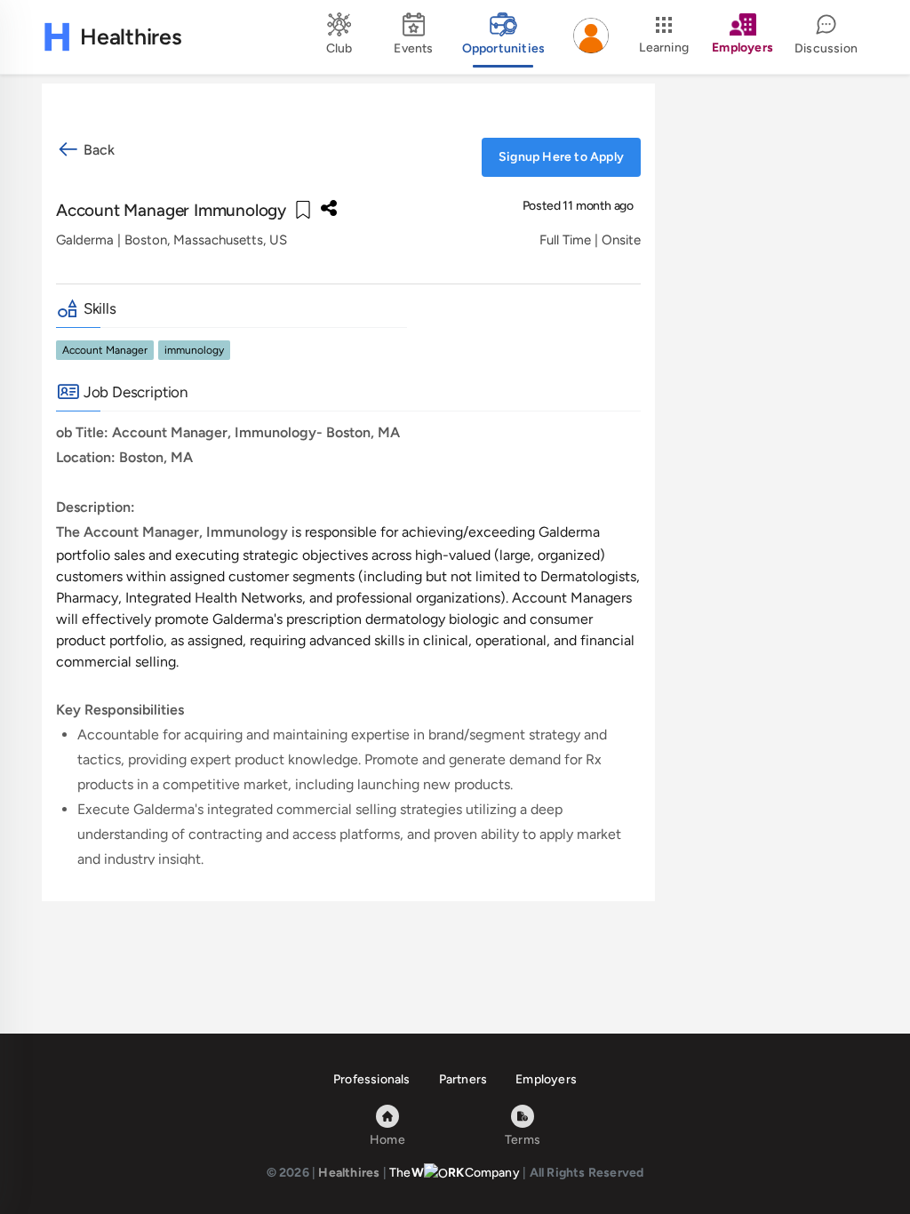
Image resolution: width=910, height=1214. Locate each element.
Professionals (372, 1079)
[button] (591, 37)
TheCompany (454, 1172)
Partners (463, 1079)
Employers (546, 1079)
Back (97, 149)
